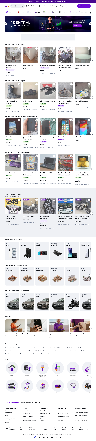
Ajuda (6, 428)
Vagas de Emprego (45, 413)
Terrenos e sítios (62, 411)
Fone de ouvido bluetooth (74, 350)
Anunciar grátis (85, 6)
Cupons (32, 12)
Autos (55, 12)
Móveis (25, 408)
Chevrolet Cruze (9, 350)
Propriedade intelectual (45, 428)
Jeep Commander (35, 347)
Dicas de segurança (12, 428)
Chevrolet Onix (8, 347)
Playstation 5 (36, 350)
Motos (7, 415)
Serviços (42, 416)
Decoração (84, 12)
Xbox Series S (84, 350)
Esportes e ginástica (63, 416)
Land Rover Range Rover (47, 347)
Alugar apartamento (27, 353)
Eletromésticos (27, 411)
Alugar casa (44, 353)
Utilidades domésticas (81, 412)
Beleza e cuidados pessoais (63, 419)
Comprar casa (36, 353)
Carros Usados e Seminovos (10, 411)
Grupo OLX (73, 428)
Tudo (39, 12)
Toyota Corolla (66, 347)
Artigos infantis (62, 408)
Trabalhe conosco (64, 428)
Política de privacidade (32, 428)
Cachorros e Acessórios (30, 420)
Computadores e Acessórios (10, 419)
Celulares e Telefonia (11, 408)
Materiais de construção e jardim (47, 419)
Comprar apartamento (16, 353)
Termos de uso (23, 428)
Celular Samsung (23, 350)
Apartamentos (44, 408)
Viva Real (87, 428)
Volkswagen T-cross (25, 347)
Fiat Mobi (80, 347)
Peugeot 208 (17, 347)
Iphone (15, 350)
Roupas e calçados (63, 413)
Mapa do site (56, 428)
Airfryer (30, 350)
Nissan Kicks (74, 347)
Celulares (74, 12)
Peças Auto (43, 411)
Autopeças (64, 12)
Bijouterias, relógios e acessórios (81, 409)
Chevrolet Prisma (58, 347)
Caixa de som (43, 350)
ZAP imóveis (81, 428)
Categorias (11, 12)
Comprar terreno (52, 353)
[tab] (12, 402)
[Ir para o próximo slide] (91, 61)
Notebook (50, 350)
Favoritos (22, 12)
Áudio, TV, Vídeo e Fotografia (28, 417)
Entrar (70, 6)
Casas (7, 422)
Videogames (26, 413)
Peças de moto (79, 418)
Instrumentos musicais (81, 415)
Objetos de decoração (81, 420)
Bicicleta (7, 353)
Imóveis (47, 12)
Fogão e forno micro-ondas (60, 350)
